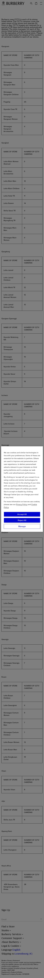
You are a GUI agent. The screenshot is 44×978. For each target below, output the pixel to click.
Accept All (22, 514)
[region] (22, 489)
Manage (22, 526)
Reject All (22, 520)
